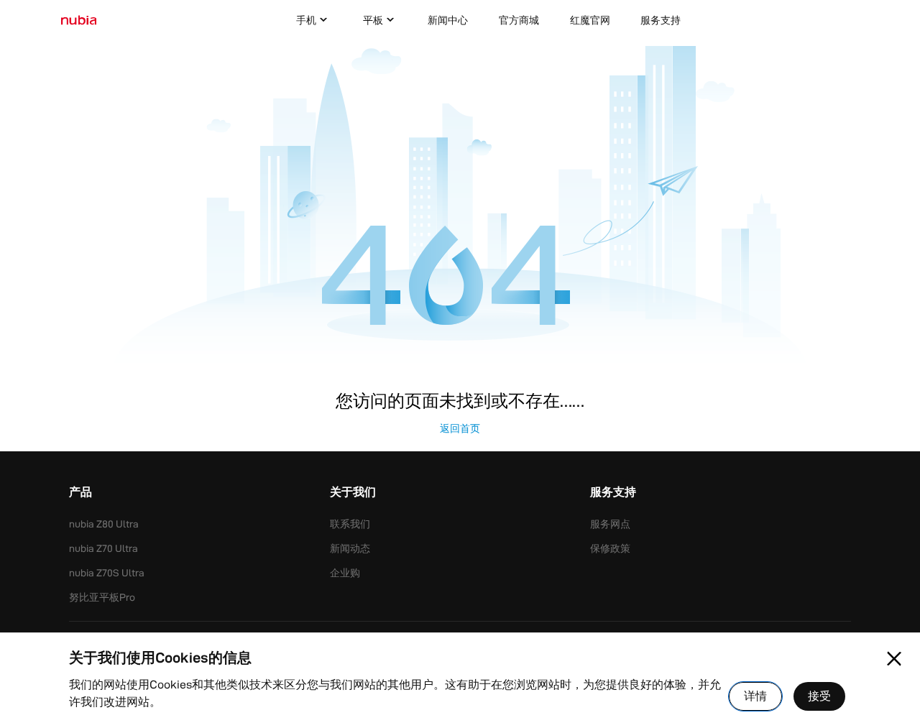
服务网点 (610, 524)
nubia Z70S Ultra (106, 573)
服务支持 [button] (613, 493)
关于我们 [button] (353, 493)
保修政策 (610, 548)
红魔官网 (590, 20)
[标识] (78, 20)
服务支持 (660, 20)
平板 (373, 20)
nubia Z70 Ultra (103, 548)
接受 (819, 696)
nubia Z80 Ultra (104, 524)
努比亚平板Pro (102, 597)
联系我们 (350, 524)
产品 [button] (80, 493)
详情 (755, 696)
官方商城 (519, 20)
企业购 (345, 573)
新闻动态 (350, 548)
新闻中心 (448, 20)
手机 (306, 20)
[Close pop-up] (894, 659)
